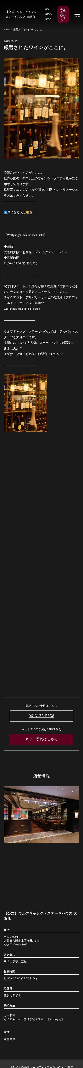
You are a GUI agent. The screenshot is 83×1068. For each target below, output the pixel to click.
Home (6, 29)
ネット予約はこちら (63, 14)
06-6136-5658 (49, 14)
